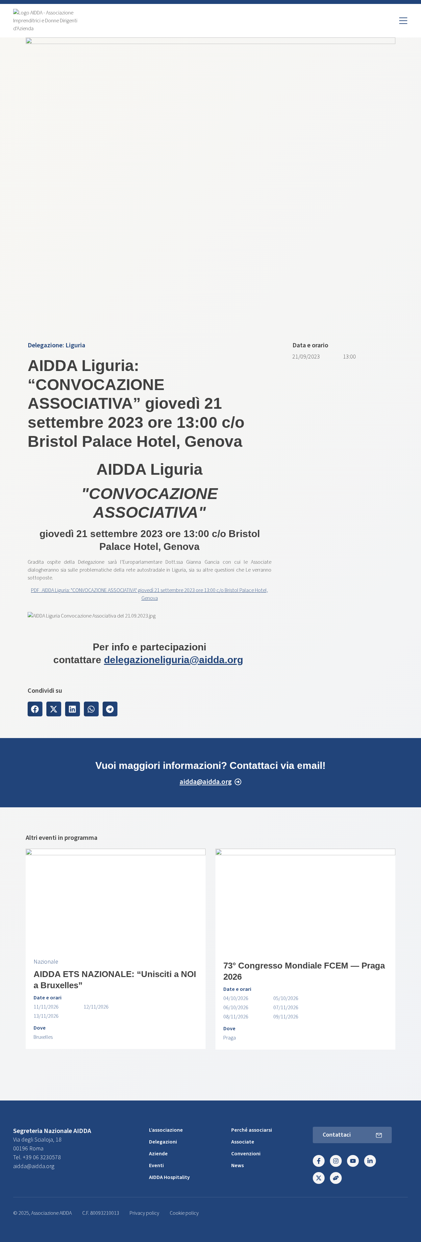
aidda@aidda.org (33, 1166)
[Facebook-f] (319, 1161)
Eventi (156, 1165)
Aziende (158, 1153)
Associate (242, 1142)
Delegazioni (163, 1142)
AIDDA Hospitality (169, 1177)
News (237, 1165)
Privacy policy (144, 1213)
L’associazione (166, 1130)
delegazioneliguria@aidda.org (173, 659)
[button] (35, 709)
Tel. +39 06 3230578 (37, 1157)
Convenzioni (245, 1153)
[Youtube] (353, 1161)
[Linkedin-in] (370, 1161)
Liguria (75, 345)
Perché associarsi (251, 1130)
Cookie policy (184, 1213)
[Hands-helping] (336, 1178)
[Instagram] (336, 1161)
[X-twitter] (319, 1178)
